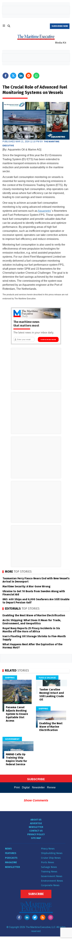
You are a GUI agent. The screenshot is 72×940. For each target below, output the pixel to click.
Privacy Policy (36, 834)
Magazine (11, 862)
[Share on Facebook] (6, 76)
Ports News (47, 862)
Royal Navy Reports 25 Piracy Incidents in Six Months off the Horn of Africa (31, 630)
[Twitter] (35, 917)
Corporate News (50, 885)
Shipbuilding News (51, 853)
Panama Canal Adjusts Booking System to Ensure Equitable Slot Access (17, 714)
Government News (51, 876)
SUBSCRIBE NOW (60, 26)
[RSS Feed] (42, 917)
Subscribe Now (48, 340)
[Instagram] (50, 917)
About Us (36, 819)
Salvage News (49, 867)
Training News (49, 871)
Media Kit (60, 42)
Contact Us (36, 830)
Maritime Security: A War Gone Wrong (26, 586)
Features (10, 853)
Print (17, 787)
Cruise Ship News (51, 857)
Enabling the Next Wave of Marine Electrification (34, 615)
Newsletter (38, 787)
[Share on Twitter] (13, 76)
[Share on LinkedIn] (21, 76)
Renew (51, 787)
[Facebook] (19, 917)
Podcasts (11, 857)
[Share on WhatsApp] (36, 76)
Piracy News (48, 848)
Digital (26, 787)
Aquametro (44, 210)
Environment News (52, 880)
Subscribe (36, 894)
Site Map (36, 838)
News (8, 848)
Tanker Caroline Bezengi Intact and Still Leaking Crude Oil (51, 694)
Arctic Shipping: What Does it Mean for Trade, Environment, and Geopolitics (32, 622)
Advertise (36, 823)
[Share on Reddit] (29, 76)
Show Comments (36, 800)
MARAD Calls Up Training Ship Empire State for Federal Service (16, 759)
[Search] (9, 26)
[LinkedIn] (27, 917)
